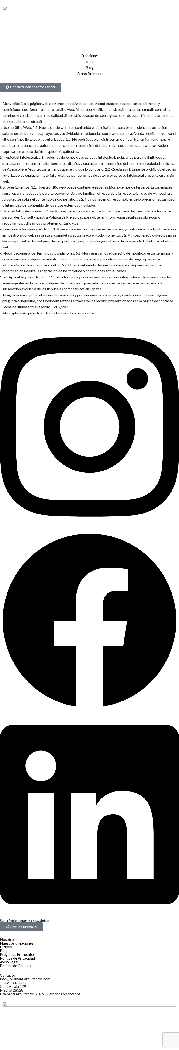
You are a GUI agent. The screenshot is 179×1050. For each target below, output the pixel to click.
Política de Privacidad (17, 958)
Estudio (6, 947)
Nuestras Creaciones (16, 943)
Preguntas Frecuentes (17, 954)
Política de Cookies (15, 965)
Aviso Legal (9, 962)
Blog (4, 950)
